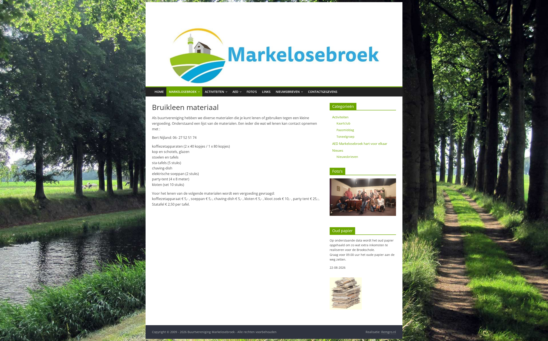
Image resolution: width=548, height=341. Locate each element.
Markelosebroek (183, 92)
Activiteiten (214, 92)
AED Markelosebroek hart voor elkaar (359, 143)
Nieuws (337, 150)
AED (235, 92)
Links (266, 92)
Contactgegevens (322, 92)
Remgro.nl (388, 332)
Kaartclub (343, 123)
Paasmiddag (345, 130)
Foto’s (252, 92)
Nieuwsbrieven (288, 92)
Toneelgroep (345, 137)
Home (159, 92)
